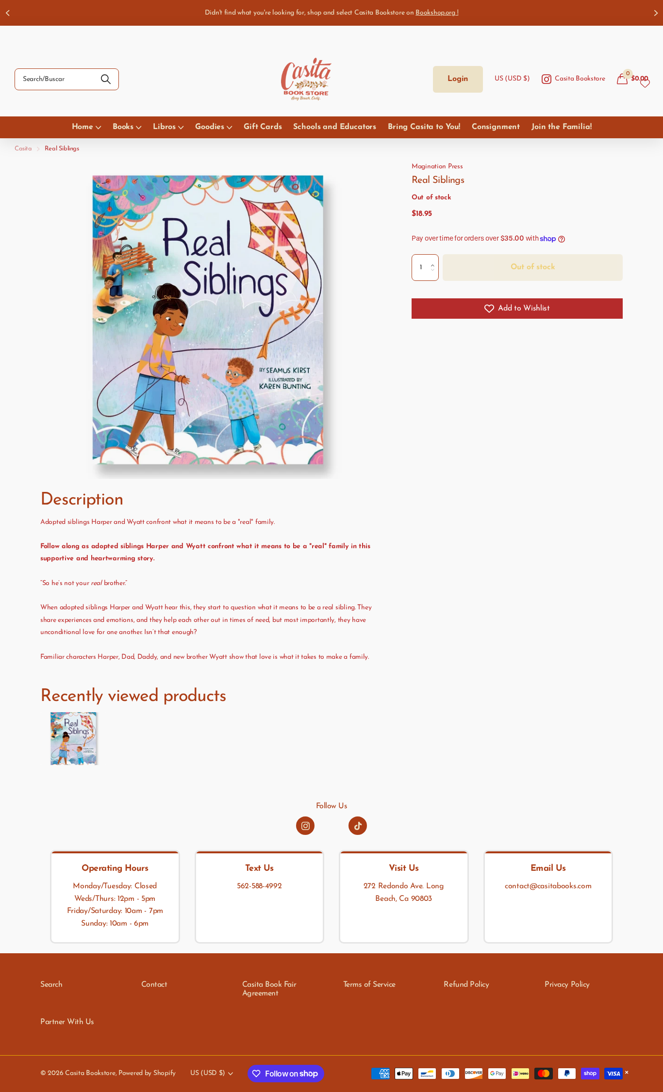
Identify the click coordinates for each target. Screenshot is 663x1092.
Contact (154, 985)
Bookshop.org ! (436, 12)
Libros (164, 127)
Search (51, 985)
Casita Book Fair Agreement (269, 989)
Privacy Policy (567, 985)
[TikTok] (357, 825)
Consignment (496, 127)
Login (458, 79)
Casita (23, 149)
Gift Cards (263, 127)
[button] (435, 258)
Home (82, 127)
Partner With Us (67, 1022)
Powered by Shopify (147, 1073)
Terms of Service (369, 985)
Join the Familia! (561, 127)
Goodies (209, 127)
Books (123, 127)
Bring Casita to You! (424, 127)
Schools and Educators (334, 127)
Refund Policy (466, 985)
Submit (105, 79)
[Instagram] (305, 825)
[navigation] (7, 13)
